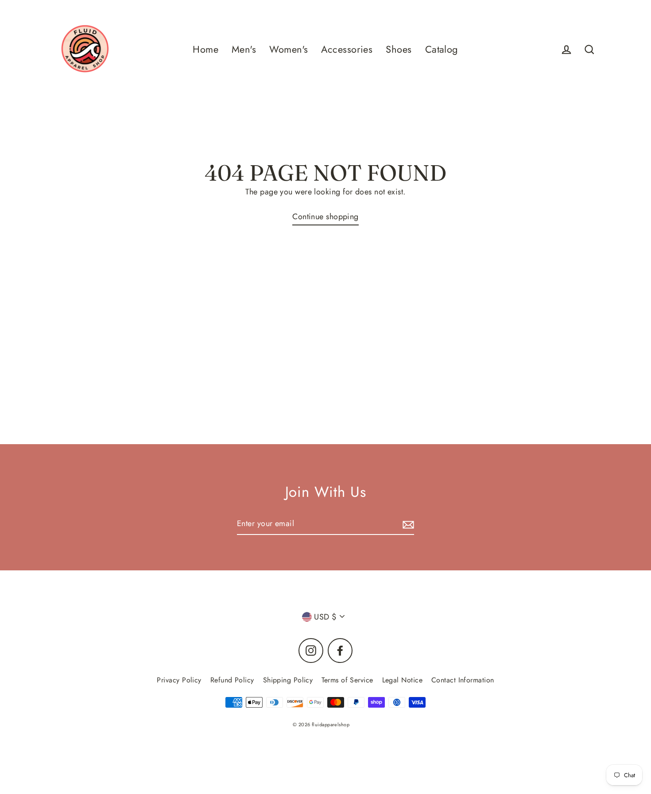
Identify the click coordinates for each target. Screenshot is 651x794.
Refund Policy (232, 680)
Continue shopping (325, 216)
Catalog (441, 49)
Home (205, 49)
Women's (288, 49)
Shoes (398, 49)
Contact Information (462, 680)
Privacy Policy (179, 680)
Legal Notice (402, 680)
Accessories (346, 49)
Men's (244, 49)
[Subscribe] (407, 524)
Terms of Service (347, 680)
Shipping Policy (288, 680)
